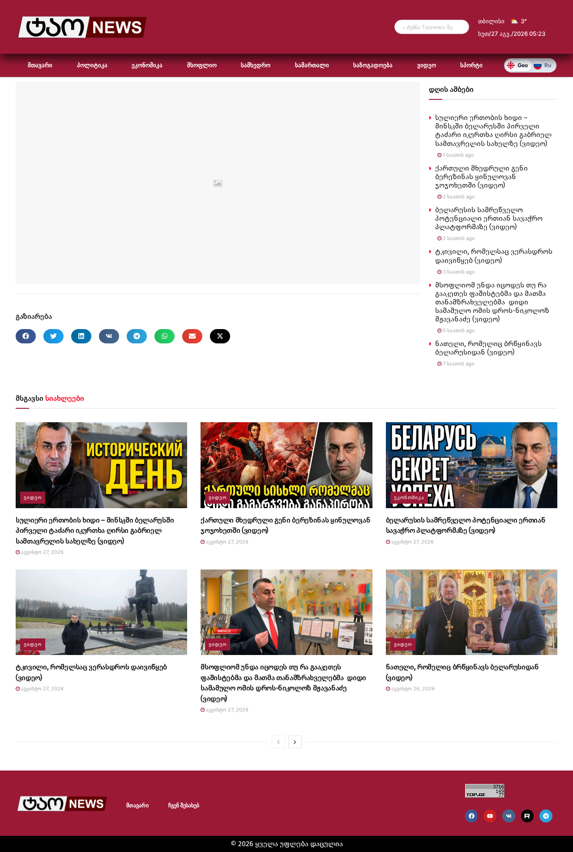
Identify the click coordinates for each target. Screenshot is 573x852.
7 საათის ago (458, 363)
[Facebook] (471, 815)
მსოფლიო (202, 65)
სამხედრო (255, 65)
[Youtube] (489, 815)
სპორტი (471, 65)
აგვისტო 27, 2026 (42, 552)
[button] (26, 336)
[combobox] (431, 27)
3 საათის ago (458, 272)
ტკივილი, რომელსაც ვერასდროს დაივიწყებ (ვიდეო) (493, 255)
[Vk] (508, 815)
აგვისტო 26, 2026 (412, 688)
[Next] (295, 742)
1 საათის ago (457, 155)
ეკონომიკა (147, 65)
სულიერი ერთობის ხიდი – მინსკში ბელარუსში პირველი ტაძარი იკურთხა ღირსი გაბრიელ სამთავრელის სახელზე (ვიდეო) (493, 130)
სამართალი (312, 65)
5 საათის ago (458, 330)
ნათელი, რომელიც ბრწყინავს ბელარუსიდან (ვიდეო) (488, 347)
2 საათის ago (458, 196)
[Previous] (278, 742)
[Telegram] (545, 815)
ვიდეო (426, 65)
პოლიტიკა (92, 65)
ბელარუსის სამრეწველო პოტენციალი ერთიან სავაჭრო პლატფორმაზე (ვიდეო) (489, 218)
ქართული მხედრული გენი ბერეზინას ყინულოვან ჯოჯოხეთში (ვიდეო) (481, 176)
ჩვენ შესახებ (183, 805)
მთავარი (40, 65)
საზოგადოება (373, 65)
